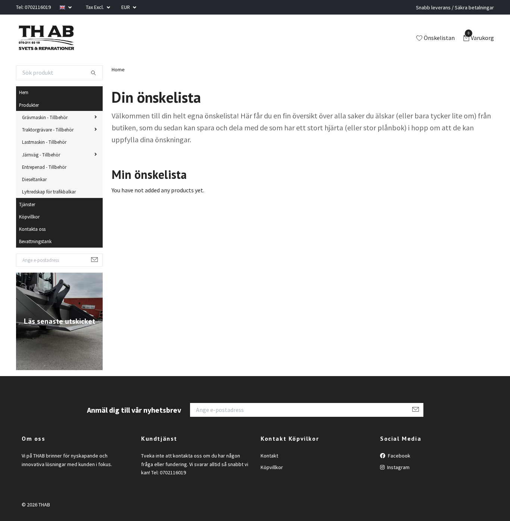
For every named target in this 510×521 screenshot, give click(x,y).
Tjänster (27, 204)
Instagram (398, 467)
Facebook (398, 455)
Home (118, 69)
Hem (23, 92)
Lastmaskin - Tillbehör (44, 142)
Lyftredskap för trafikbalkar (49, 192)
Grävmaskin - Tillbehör (45, 117)
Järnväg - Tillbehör (41, 155)
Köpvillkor (29, 217)
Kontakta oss (32, 229)
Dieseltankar (34, 179)
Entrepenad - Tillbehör (44, 167)
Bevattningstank (35, 241)
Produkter (29, 105)
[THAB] (46, 38)
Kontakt (269, 455)
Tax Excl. (95, 7)
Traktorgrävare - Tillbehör (48, 130)
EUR (126, 7)
